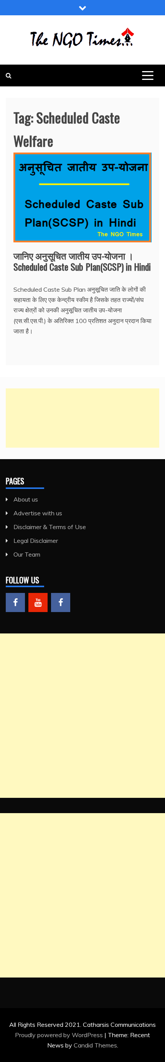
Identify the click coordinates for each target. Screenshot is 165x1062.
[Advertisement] (82, 418)
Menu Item (15, 602)
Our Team (26, 554)
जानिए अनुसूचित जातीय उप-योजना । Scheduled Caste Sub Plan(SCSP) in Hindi (82, 260)
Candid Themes (95, 1045)
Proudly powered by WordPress (59, 1035)
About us (25, 499)
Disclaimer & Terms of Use (49, 527)
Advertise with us (37, 513)
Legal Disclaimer (35, 540)
